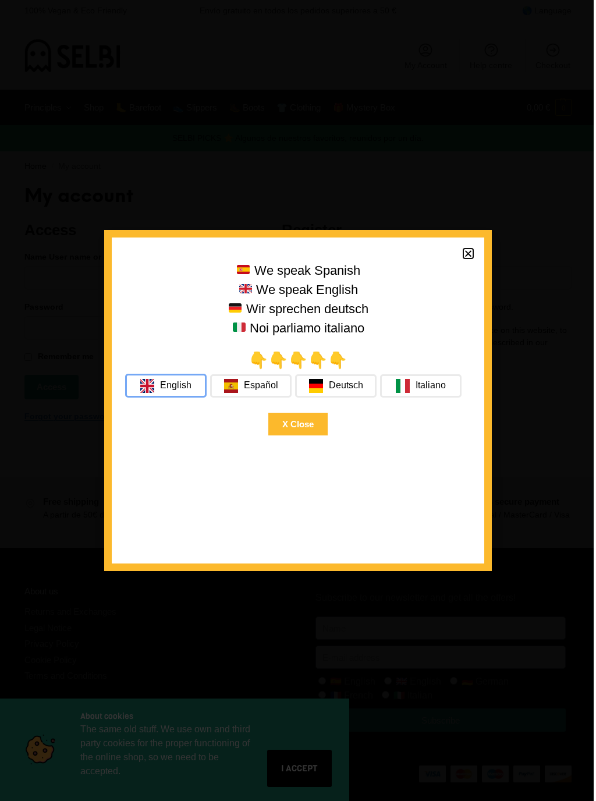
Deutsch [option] (346, 385)
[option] (251, 386)
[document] (298, 400)
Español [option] (261, 385)
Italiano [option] (431, 385)
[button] (468, 253)
